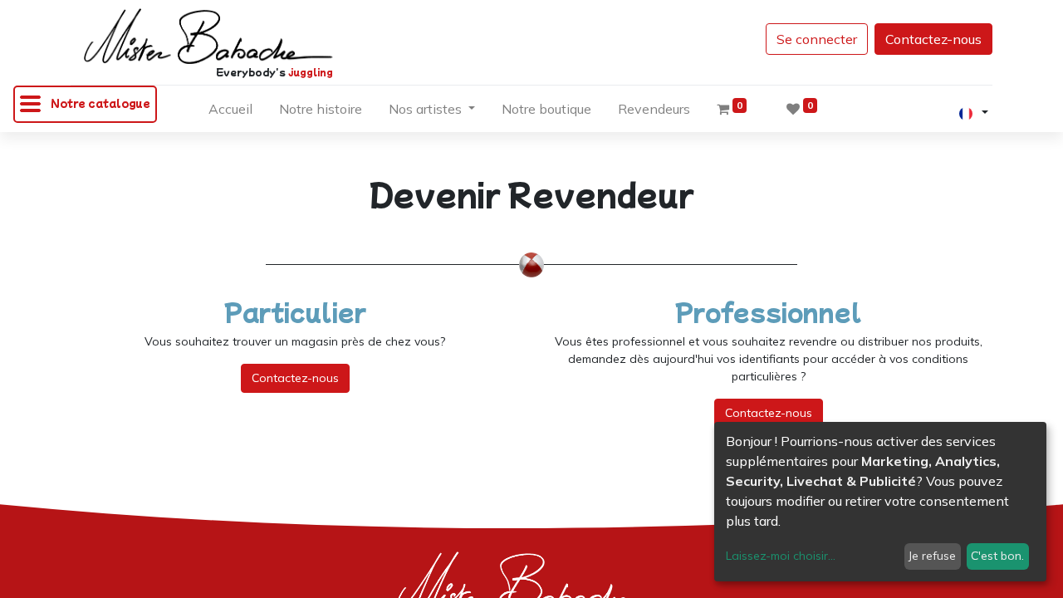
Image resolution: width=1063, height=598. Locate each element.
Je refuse (932, 555)
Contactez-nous (933, 39)
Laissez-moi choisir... (780, 555)
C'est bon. (997, 555)
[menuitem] (230, 112)
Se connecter (816, 39)
